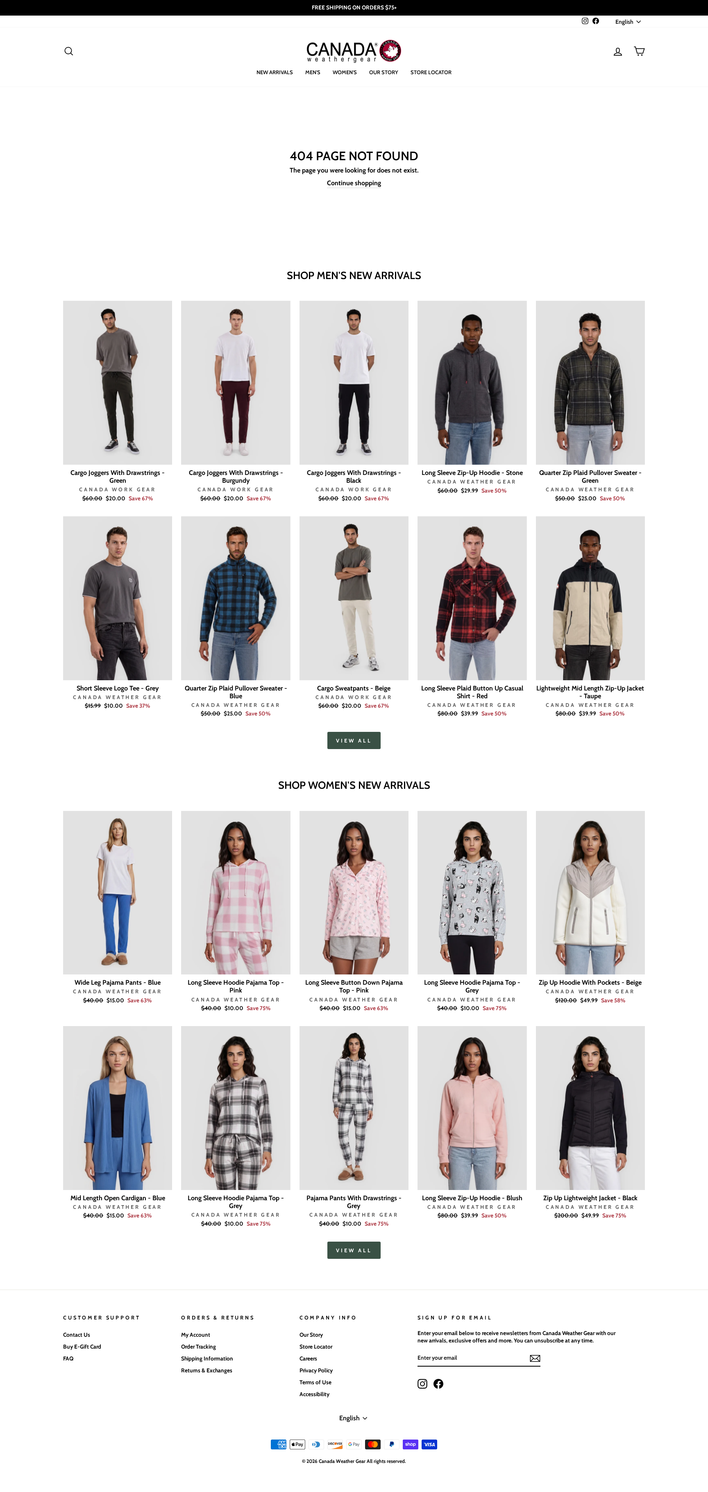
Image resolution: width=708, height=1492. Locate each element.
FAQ (68, 1358)
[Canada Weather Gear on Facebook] (438, 1384)
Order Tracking (198, 1346)
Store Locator (431, 72)
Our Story (383, 72)
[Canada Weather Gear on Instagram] (422, 1384)
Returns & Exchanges (206, 1370)
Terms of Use (315, 1382)
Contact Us (76, 1334)
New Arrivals (274, 72)
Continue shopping (354, 183)
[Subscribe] (535, 1358)
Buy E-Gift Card (82, 1346)
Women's (345, 72)
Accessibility (314, 1394)
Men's (312, 72)
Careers (308, 1358)
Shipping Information (207, 1358)
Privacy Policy (316, 1370)
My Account (195, 1334)
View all (354, 740)
